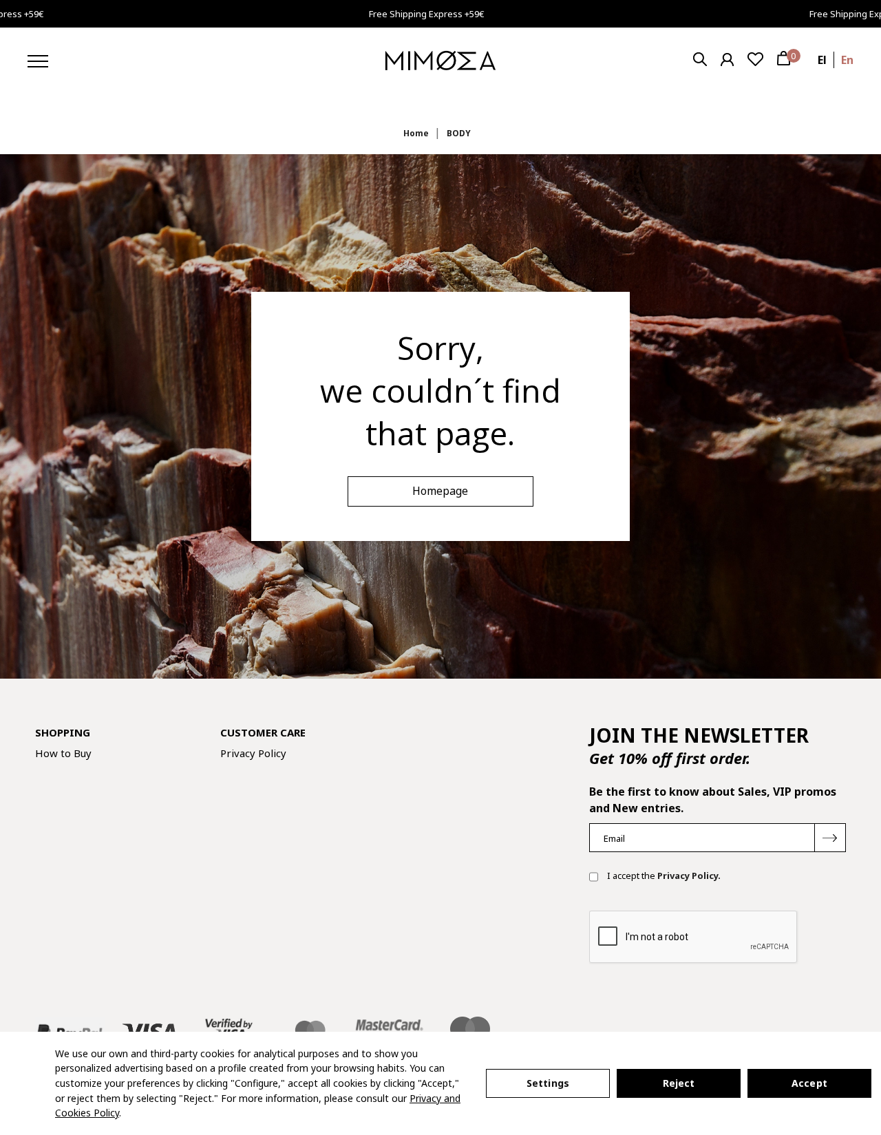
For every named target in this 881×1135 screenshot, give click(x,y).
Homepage (440, 490)
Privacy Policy (253, 753)
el (822, 59)
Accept (809, 1083)
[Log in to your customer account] (727, 59)
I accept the (663, 875)
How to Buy (63, 753)
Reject (679, 1083)
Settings (548, 1083)
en (847, 59)
